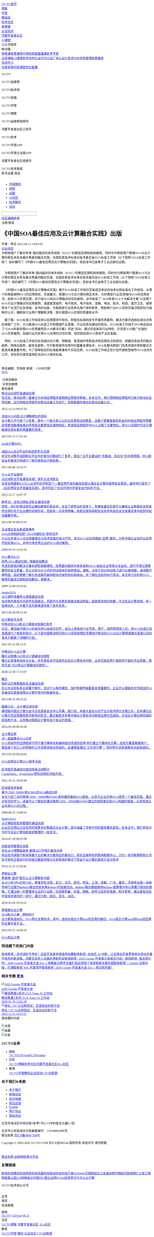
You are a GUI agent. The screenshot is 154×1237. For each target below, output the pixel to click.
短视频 (33, 53)
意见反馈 (15, 1103)
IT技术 (69, 58)
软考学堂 (53, 53)
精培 (27, 1073)
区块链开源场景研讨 (26, 769)
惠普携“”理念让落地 (25, 878)
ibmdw (6, 592)
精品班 (6, 17)
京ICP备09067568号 (27, 1135)
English (13, 1107)
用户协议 (15, 1111)
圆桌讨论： (20, 706)
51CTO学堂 (16, 1073)
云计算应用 (9, 734)
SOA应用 (8, 761)
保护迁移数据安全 (23, 683)
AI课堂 (6, 40)
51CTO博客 (16, 1064)
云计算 (9, 443)
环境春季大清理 (23, 596)
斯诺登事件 (27, 529)
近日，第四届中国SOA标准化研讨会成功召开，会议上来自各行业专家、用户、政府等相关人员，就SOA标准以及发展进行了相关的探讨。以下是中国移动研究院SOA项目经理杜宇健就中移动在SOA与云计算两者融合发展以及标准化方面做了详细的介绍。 (77, 633)
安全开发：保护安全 (30, 479)
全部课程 (8, 58)
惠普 (5, 910)
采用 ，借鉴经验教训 (25, 561)
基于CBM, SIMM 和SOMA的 (29, 792)
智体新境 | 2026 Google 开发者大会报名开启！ (95, 958)
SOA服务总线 (32, 761)
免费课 (6, 26)
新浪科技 (8, 1173)
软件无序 (17, 619)
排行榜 (24, 53)
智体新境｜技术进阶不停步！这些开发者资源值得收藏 (38, 954)
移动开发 (18, 393)
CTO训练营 (49, 1073)
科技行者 (68, 1173)
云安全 (15, 529)
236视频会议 (25, 1177)
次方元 (77, 1177)
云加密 (24, 846)
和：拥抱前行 (18, 914)
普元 (11, 557)
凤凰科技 (44, 1173)
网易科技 (32, 1173)
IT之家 (140, 1173)
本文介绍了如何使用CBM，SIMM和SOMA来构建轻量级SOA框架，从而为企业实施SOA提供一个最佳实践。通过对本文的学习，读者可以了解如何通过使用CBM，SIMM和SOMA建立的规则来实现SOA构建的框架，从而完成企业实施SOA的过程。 (77, 801)
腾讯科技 (20, 1173)
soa (3, 443)
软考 (26, 58)
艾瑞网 (89, 1173)
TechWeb (79, 1173)
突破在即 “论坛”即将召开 (30, 534)
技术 (14, 787)
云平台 (12, 474)
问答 (17, 67)
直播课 (42, 53)
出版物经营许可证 (26, 1156)
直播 (35, 67)
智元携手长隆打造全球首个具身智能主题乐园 (84, 963)
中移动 (6, 651)
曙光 (5, 679)
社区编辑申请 (11, 218)
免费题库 (98, 58)
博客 (5, 8)
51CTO (13, 1055)
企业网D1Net (55, 1177)
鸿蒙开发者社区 (12, 35)
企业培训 (8, 31)
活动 (12, 206)
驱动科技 (56, 1173)
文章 (5, 67)
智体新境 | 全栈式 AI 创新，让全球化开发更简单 (105, 954)
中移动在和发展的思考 (27, 624)
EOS (17, 557)
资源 (11, 67)
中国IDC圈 (40, 1177)
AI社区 (13, 197)
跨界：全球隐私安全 (26, 502)
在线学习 (8, 62)
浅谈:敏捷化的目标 (24, 416)
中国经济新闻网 (125, 1173)
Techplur (40, 1055)
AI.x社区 (63, 1064)
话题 (12, 193)
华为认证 (47, 58)
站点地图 (15, 1098)
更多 (20, 976)
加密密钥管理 (11, 846)
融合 (11, 910)
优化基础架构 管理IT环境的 (32, 850)
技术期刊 (15, 202)
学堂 (5, 13)
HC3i (32, 1055)
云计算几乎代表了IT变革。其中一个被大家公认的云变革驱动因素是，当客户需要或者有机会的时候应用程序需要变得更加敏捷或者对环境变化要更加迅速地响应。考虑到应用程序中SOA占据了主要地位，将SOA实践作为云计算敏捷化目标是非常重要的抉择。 (77, 425)
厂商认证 (59, 58)
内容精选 (15, 184)
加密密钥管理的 (23, 823)
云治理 (6, 529)
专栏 (29, 67)
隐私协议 (15, 1115)
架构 (20, 474)
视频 (12, 188)
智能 (20, 787)
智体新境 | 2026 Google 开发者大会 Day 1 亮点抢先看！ (78, 967)
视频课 (6, 53)
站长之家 (100, 1173)
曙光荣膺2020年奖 (26, 656)
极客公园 (11, 1177)
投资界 (68, 1177)
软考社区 (8, 22)
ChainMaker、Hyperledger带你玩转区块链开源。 (33, 774)
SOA (5, 372)
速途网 (110, 1173)
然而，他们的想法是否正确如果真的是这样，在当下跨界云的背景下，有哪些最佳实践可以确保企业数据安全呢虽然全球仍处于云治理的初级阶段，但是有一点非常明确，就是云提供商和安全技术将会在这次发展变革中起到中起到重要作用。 (77, 511)
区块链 (6, 787)
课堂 (23, 67)
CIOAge (23, 1055)
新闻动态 (15, 1094)
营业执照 (8, 1156)
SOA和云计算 (11, 937)
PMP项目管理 (83, 58)
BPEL (18, 443)
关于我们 (15, 1089)
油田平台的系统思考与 (25, 451)
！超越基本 (16, 738)
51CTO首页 (9, 4)
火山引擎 (88, 1177)
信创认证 (35, 58)
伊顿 (5, 873)
